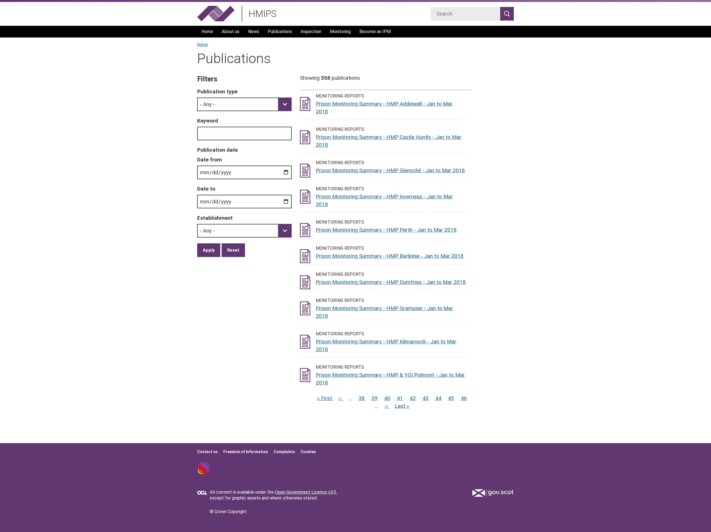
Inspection (311, 31)
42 (413, 398)
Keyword (207, 121)
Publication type (217, 91)
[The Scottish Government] (493, 493)
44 (438, 398)
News (253, 31)
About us (230, 31)
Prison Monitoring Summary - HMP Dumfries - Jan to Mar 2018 (391, 282)
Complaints (284, 451)
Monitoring (340, 31)
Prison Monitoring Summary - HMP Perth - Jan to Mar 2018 (386, 230)
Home (207, 31)
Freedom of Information (245, 451)
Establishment (215, 218)
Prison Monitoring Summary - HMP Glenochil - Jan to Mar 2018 (390, 170)
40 (387, 398)
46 (464, 398)
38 (362, 398)
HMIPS (262, 13)
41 (400, 398)
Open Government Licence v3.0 (305, 492)
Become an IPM (375, 31)
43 (425, 398)
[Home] (216, 13)
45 (451, 398)
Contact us (207, 451)
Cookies (308, 451)
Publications (280, 31)
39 (374, 398)
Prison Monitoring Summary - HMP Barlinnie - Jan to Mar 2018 (390, 256)
